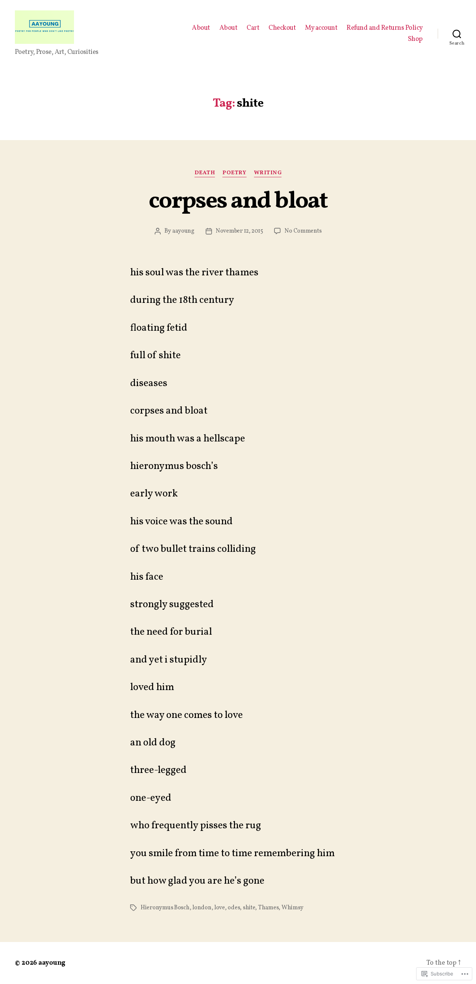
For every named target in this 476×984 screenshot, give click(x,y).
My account (321, 28)
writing (268, 173)
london (201, 908)
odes (234, 908)
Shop (415, 39)
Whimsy (292, 908)
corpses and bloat (238, 201)
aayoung (183, 231)
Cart (253, 28)
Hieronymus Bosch (165, 908)
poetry (234, 173)
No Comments (302, 231)
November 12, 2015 (239, 231)
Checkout (282, 28)
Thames (268, 908)
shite (249, 908)
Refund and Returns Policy (385, 28)
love (219, 908)
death (204, 173)
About (201, 28)
